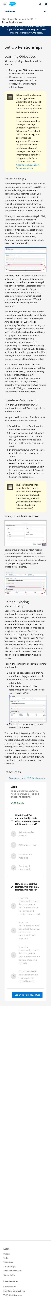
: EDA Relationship (27, 778)
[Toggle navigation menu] (45, 12)
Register (35, 29)
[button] (13, 22)
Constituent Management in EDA (17, 19)
